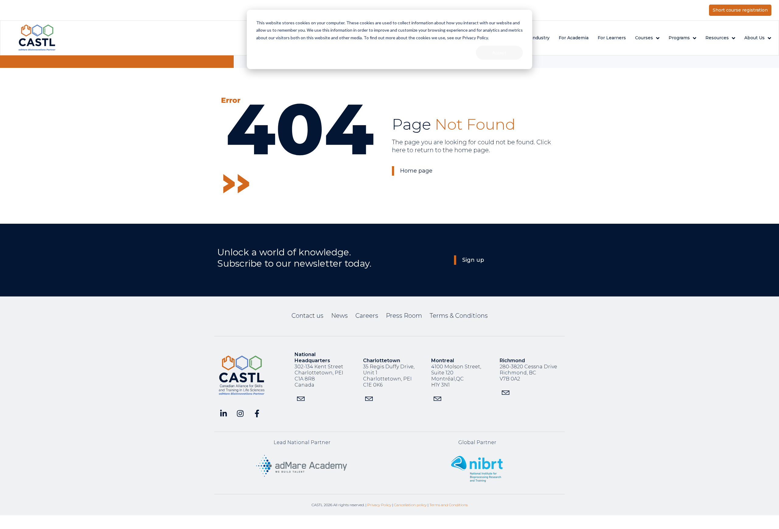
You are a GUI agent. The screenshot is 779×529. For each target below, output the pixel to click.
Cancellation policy (410, 505)
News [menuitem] (339, 315)
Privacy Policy (379, 505)
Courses (644, 37)
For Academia (574, 37)
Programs (679, 37)
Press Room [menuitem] (404, 315)
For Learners (612, 37)
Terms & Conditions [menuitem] (459, 315)
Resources (717, 37)
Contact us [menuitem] (307, 315)
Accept (499, 52)
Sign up (473, 260)
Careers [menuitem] (366, 315)
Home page (416, 170)
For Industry (536, 37)
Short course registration (740, 10)
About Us (754, 37)
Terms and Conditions (448, 505)
